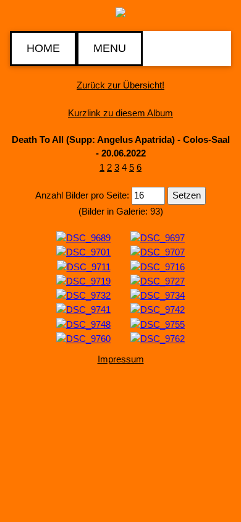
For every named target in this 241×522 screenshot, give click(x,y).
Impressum (121, 359)
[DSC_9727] (157, 280)
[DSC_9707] (157, 252)
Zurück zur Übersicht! (120, 85)
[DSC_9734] (157, 294)
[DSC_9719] (83, 280)
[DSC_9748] (83, 323)
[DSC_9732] (83, 294)
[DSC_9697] (157, 237)
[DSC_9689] (83, 237)
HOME (43, 48)
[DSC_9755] (157, 323)
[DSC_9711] (83, 266)
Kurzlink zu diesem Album (120, 113)
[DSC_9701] (83, 252)
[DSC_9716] (157, 266)
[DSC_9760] (83, 338)
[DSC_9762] (157, 338)
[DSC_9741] (83, 309)
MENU (109, 48)
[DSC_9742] (157, 309)
